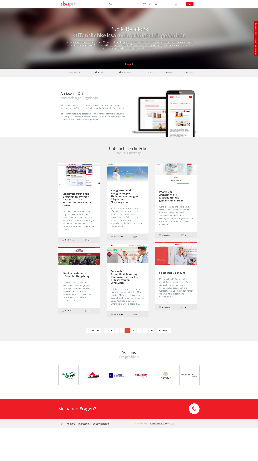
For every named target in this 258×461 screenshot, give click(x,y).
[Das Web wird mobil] (99, 72)
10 (133, 330)
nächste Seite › (164, 330)
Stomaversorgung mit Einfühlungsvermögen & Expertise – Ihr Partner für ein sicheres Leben (76, 199)
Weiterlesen (79, 174)
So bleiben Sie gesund (172, 272)
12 (145, 330)
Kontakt (71, 423)
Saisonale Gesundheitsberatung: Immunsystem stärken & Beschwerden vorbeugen (125, 277)
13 (152, 330)
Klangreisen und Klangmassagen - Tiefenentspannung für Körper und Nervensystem (125, 196)
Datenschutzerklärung (255, 33)
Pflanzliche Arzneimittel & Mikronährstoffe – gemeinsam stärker (171, 196)
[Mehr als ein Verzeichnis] (125, 72)
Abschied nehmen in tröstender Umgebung (75, 275)
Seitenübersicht (101, 423)
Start (60, 423)
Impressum (255, 50)
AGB (172, 424)
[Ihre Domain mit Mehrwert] (74, 72)
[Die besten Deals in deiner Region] (189, 72)
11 (139, 330)
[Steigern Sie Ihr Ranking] (168, 72)
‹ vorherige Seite (93, 330)
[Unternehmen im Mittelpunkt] (150, 72)
